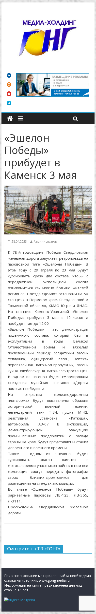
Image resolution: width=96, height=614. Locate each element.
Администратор (45, 241)
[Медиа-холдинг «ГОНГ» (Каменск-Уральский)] (9, 118)
